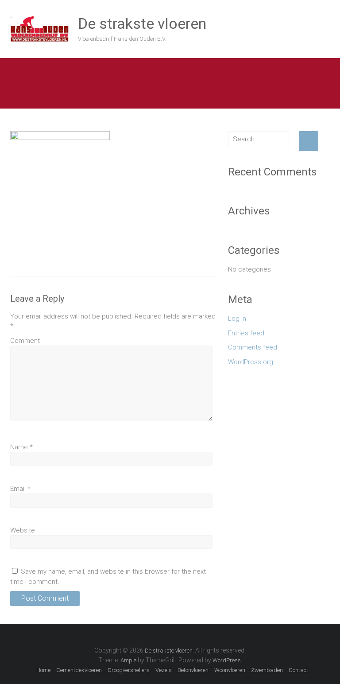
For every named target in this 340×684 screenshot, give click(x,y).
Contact (298, 670)
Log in (237, 319)
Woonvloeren (229, 670)
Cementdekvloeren (79, 670)
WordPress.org (250, 362)
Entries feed (246, 333)
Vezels (163, 670)
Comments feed (252, 347)
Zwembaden (267, 670)
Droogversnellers (129, 670)
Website (22, 530)
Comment (25, 341)
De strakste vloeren (142, 23)
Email (20, 489)
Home (43, 670)
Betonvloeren (193, 670)
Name (21, 447)
